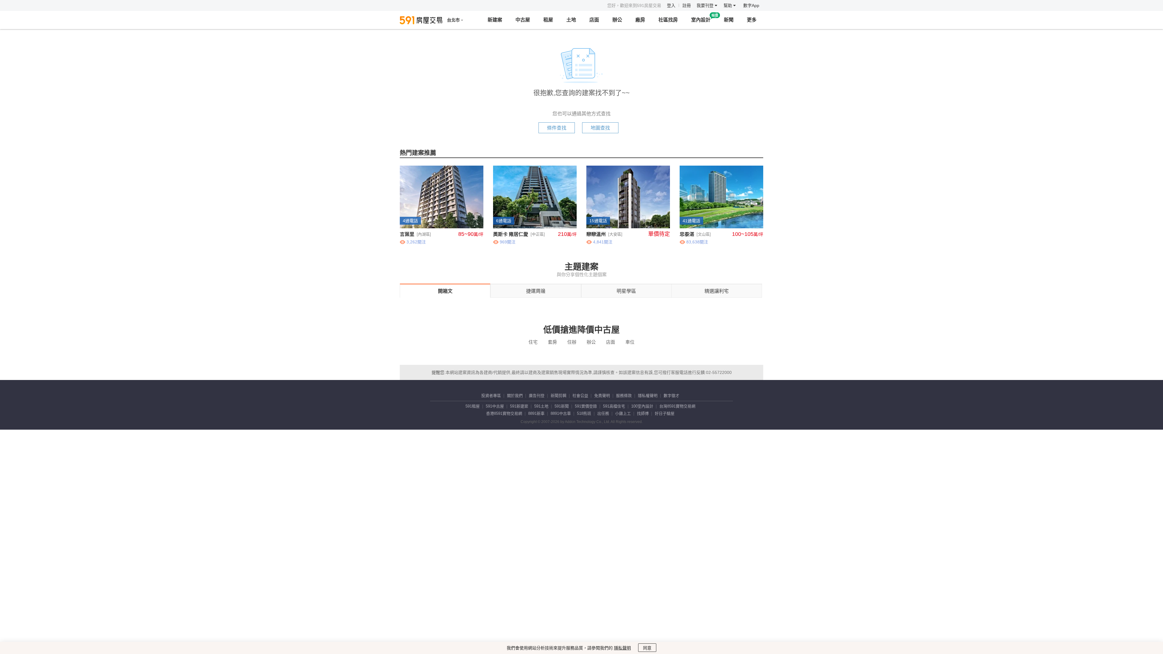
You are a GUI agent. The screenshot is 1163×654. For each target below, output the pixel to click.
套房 (552, 342)
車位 (630, 342)
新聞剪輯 (558, 395)
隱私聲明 (622, 648)
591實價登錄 (586, 406)
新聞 (729, 19)
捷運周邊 (535, 291)
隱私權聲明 (648, 395)
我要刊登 (706, 5)
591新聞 (562, 406)
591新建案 (519, 406)
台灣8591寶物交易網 (677, 406)
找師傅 (643, 413)
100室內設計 (642, 406)
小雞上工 (623, 413)
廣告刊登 (537, 395)
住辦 (571, 342)
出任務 (603, 413)
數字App (751, 5)
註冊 (686, 5)
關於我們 (515, 395)
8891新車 (536, 413)
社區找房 (668, 19)
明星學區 (626, 291)
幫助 (728, 5)
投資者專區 (491, 395)
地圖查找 (600, 127)
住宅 (533, 342)
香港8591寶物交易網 (504, 413)
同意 (647, 648)
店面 (594, 19)
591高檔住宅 (614, 406)
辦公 (617, 19)
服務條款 (624, 395)
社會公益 (580, 395)
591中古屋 (495, 406)
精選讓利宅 (716, 291)
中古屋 (522, 19)
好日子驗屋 (664, 413)
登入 (671, 5)
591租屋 (473, 406)
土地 (571, 19)
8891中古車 (561, 413)
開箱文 (445, 291)
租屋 (548, 19)
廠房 (640, 19)
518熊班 (584, 413)
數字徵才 (671, 395)
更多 (752, 19)
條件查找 (556, 127)
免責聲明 (602, 395)
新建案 (495, 19)
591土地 (541, 406)
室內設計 (701, 19)
